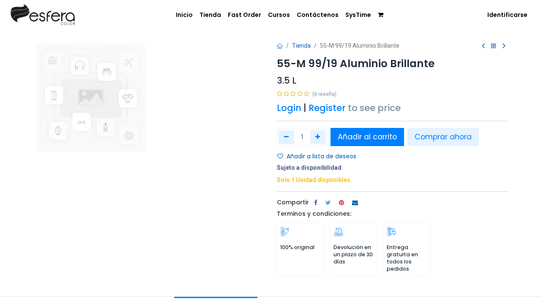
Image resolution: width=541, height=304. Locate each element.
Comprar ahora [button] (443, 137)
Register (327, 108)
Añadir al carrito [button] (367, 137)
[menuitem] (184, 15)
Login (289, 108)
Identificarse (507, 15)
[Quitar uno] (286, 137)
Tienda (301, 45)
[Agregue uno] (318, 137)
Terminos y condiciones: (314, 213)
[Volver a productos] (494, 46)
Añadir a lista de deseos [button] (321, 156)
